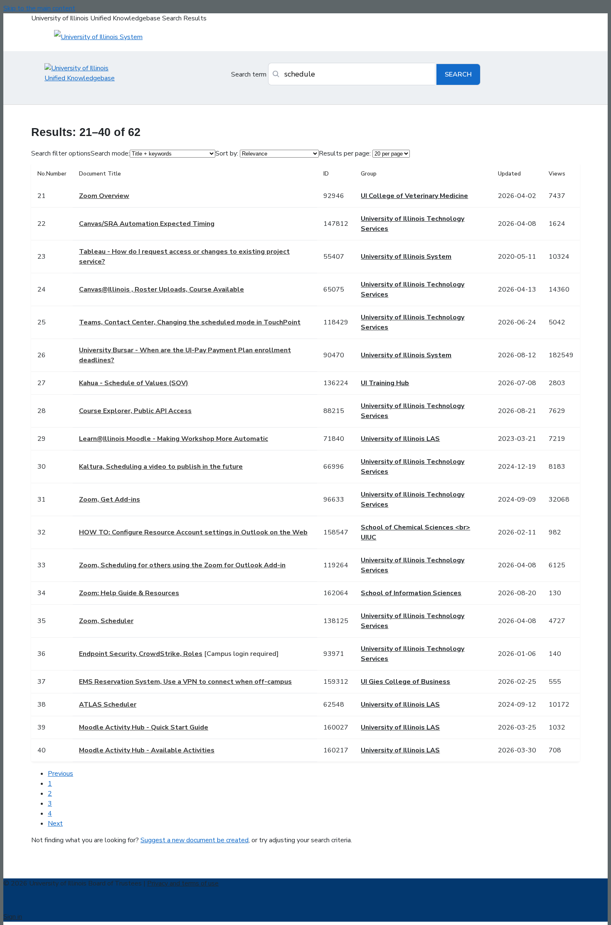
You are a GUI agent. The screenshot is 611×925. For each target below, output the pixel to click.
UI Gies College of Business (405, 681)
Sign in (12, 916)
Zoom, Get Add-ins (109, 499)
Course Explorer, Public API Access (135, 411)
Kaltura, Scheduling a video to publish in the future (161, 466)
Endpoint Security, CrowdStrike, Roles (140, 653)
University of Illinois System (406, 256)
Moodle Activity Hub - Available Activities (146, 750)
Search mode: (110, 153)
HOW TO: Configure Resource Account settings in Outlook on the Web (193, 532)
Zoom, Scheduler (106, 621)
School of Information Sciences (411, 593)
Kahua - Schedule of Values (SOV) (133, 383)
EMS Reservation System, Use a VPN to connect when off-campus (185, 681)
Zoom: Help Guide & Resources (129, 593)
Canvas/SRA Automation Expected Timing (146, 223)
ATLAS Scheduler (107, 704)
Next (55, 823)
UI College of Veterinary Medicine (414, 195)
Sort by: (226, 153)
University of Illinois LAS (400, 438)
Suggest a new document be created (194, 840)
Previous (60, 773)
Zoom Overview (104, 195)
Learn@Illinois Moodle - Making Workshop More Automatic (173, 438)
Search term (248, 74)
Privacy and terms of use (183, 883)
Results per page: (345, 153)
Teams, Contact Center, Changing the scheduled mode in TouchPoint (190, 322)
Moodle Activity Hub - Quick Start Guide (143, 727)
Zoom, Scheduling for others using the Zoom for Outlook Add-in (182, 565)
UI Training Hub (385, 383)
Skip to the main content (39, 8)
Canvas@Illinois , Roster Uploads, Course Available (161, 289)
